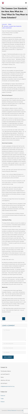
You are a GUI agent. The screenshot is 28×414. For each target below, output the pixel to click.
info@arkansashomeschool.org (7, 386)
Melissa (9, 24)
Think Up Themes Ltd (12, 410)
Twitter (2, 398)
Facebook (3, 395)
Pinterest (2, 401)
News (14, 26)
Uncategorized (9, 27)
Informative (6, 26)
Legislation (11, 26)
